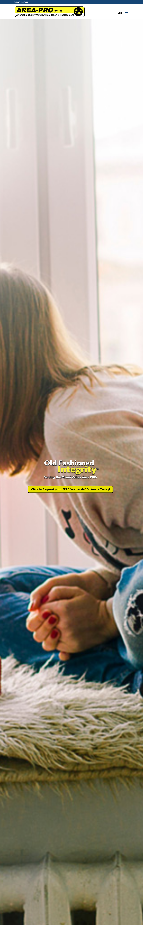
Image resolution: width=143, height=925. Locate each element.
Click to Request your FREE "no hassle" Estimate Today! (70, 489)
